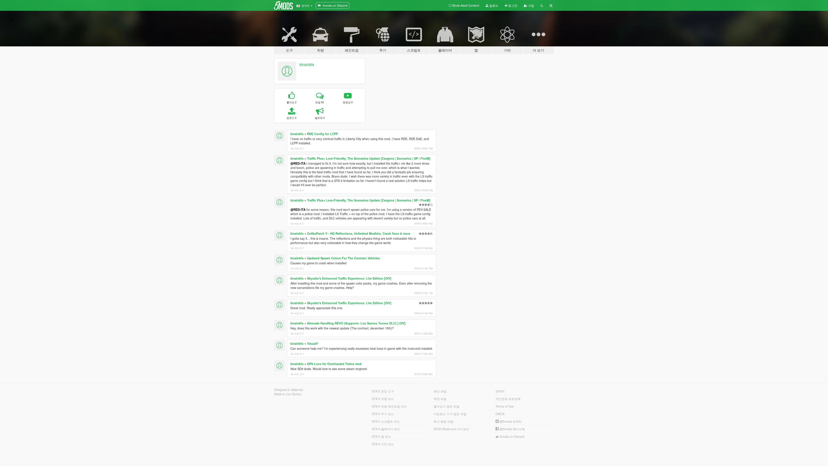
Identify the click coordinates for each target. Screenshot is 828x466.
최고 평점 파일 (443, 421)
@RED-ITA (298, 163)
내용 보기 (299, 148)
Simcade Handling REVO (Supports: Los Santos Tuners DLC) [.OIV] (356, 323)
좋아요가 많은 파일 (446, 406)
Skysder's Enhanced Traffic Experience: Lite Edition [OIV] (349, 278)
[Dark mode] (541, 5)
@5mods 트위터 (510, 421)
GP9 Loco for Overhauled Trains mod (334, 364)
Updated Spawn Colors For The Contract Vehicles (343, 258)
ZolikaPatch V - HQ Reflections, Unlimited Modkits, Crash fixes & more (358, 233)
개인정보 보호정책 (508, 399)
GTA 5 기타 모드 (383, 444)
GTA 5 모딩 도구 (383, 391)
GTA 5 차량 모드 (383, 399)
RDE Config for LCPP (322, 134)
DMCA (500, 414)
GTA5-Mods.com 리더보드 (451, 429)
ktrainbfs (307, 64)
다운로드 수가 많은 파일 (450, 414)
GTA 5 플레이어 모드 (386, 429)
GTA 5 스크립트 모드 (386, 421)
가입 (530, 5)
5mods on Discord (511, 436)
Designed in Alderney (288, 389)
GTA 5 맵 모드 (381, 436)
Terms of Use (505, 406)
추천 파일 (440, 399)
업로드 (493, 5)
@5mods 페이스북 (512, 429)
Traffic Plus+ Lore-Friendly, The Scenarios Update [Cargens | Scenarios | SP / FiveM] (368, 158)
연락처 (500, 391)
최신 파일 (440, 391)
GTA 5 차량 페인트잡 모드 (389, 406)
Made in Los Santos (287, 394)
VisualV (312, 343)
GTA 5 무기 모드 (383, 414)
